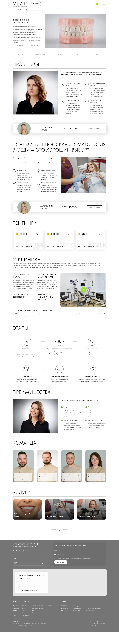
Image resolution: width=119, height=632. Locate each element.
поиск (92, 4)
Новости (15, 615)
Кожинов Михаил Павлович (69, 475)
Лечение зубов (77, 610)
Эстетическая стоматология (93, 608)
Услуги (22, 10)
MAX (14, 558)
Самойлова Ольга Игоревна (93, 475)
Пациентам (16, 608)
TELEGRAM (17, 563)
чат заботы (102, 4)
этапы (59, 55)
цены (75, 4)
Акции (24, 608)
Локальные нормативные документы (42, 605)
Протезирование (77, 606)
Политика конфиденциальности (98, 621)
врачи (78, 55)
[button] (28, 46)
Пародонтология (90, 610)
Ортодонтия (64, 610)
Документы (25, 610)
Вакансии (25, 613)
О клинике (15, 605)
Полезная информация (38, 608)
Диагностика (64, 608)
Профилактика (77, 608)
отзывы (80, 4)
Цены (14, 613)
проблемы (21, 55)
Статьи (34, 610)
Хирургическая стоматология (93, 606)
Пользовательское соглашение (98, 623)
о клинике (70, 4)
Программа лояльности (38, 613)
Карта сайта (25, 615)
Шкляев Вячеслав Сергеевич (20, 475)
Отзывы (24, 605)
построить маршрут (26, 591)
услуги (97, 55)
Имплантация (64, 605)
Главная (15, 10)
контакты (86, 4)
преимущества (40, 55)
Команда (15, 610)
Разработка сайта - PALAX (99, 626)
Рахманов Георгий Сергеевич (44, 475)
